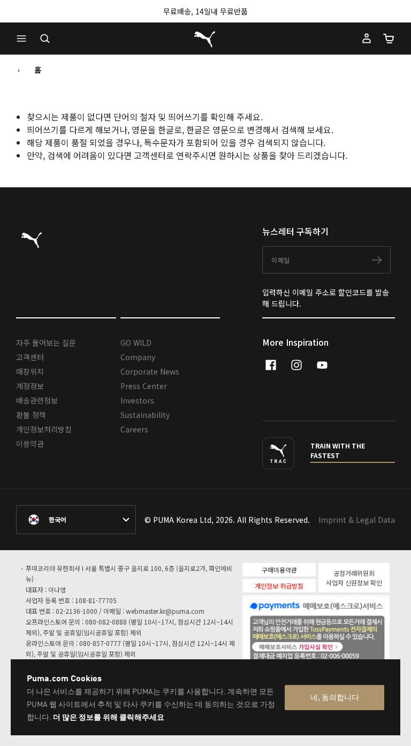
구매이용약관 (279, 569)
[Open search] (45, 38)
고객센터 (30, 357)
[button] (24, 38)
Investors (137, 400)
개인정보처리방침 (44, 429)
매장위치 (30, 371)
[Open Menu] (24, 38)
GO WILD (135, 342)
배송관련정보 (37, 400)
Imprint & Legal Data (356, 519)
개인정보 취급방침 (279, 585)
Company (137, 357)
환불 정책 (31, 414)
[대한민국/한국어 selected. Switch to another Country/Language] (76, 520)
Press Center (143, 385)
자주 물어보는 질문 (46, 342)
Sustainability (145, 414)
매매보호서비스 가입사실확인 (337, 645)
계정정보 (30, 385)
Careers (134, 429)
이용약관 (30, 443)
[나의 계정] (366, 38)
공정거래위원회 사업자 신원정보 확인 (354, 577)
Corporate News (149, 371)
